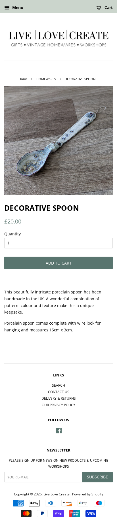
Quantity (12, 234)
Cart (108, 7)
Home (23, 79)
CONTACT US (58, 391)
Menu (17, 7)
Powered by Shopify (87, 494)
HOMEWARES (46, 79)
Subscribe (97, 477)
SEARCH (58, 385)
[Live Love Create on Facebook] (58, 431)
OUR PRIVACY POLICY (58, 405)
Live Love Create (56, 494)
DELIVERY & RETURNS (58, 398)
